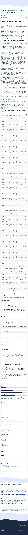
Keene (13, 490)
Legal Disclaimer (15, 525)
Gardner (20, 501)
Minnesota (8, 507)
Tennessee (23, 509)
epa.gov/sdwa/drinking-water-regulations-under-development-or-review (11, 467)
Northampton (7, 501)
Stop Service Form (4, 378)
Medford (7, 498)
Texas (26, 509)
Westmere (16, 488)
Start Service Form (4, 371)
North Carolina (17, 508)
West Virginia (12, 510)
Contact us (3, 525)
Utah (1, 510)
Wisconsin (15, 510)
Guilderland (24, 488)
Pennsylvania (8, 509)
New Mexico (10, 508)
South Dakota (20, 509)
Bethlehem (7, 488)
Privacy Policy (8, 525)
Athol (14, 490)
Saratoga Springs (23, 489)
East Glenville (6, 489)
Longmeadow (2, 492)
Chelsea (22, 499)
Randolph (9, 500)
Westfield (16, 489)
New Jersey (6, 508)
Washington (8, 510)
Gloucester (15, 500)
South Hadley (2, 489)
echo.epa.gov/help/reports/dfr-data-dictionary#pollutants (9, 471)
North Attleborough (20, 500)
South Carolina (16, 509)
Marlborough (25, 499)
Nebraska (19, 507)
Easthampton (10, 488)
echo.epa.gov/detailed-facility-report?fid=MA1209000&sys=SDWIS (10, 466)
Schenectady (10, 489)
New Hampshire (3, 508)
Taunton (5, 498)
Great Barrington (3, 488)
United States (20, 503)
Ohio (23, 508)
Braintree (2, 500)
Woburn (14, 499)
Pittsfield (10, 498)
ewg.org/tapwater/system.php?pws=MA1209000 (7, 474)
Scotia (7, 490)
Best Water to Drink (4, 403)
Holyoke (13, 489)
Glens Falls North (23, 491)
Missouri (14, 507)
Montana (17, 507)
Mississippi (11, 507)
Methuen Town (21, 498)
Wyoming (18, 510)
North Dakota (21, 508)
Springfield (11, 491)
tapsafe (4, 2)
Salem (4, 499)
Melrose (10, 501)
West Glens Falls (19, 491)
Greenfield (16, 501)
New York (13, 508)
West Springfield (3, 491)
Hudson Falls (22, 490)
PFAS (21, 38)
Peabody (18, 498)
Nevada (22, 507)
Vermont (3, 510)
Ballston (2, 490)
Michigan (6, 507)
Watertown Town (5, 500)
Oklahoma (2, 509)
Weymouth (2, 498)
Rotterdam (4, 490)
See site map (2, 530)
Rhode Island (11, 509)
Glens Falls (14, 491)
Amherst (21, 488)
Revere (15, 498)
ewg (19, 105)
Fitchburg (11, 499)
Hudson (19, 490)
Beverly (6, 499)
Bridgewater (13, 501)
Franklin (12, 500)
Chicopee (16, 490)
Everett (25, 498)
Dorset (14, 488)
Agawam (9, 491)
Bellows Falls (10, 490)
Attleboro (2, 499)
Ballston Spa (19, 489)
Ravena (19, 488)
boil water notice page (16, 26)
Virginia (6, 510)
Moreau (6, 491)
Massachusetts (21, 494)
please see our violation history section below (15, 30)
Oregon (5, 509)
